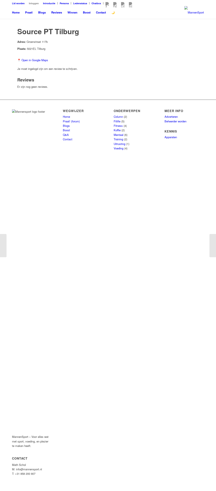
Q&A (66, 135)
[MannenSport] (194, 12)
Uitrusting (119, 144)
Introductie (49, 3)
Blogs (66, 126)
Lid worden (18, 3)
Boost (66, 130)
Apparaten (171, 137)
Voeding (118, 148)
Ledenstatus (80, 3)
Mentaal (118, 135)
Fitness (118, 126)
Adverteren (171, 117)
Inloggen (34, 3)
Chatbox (96, 3)
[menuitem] (19, 3)
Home (66, 117)
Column (118, 117)
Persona (64, 3)
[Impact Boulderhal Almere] (3, 245)
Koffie (117, 130)
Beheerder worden (175, 121)
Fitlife (117, 121)
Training (118, 139)
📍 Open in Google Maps (32, 60)
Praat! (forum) (71, 121)
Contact (67, 139)
